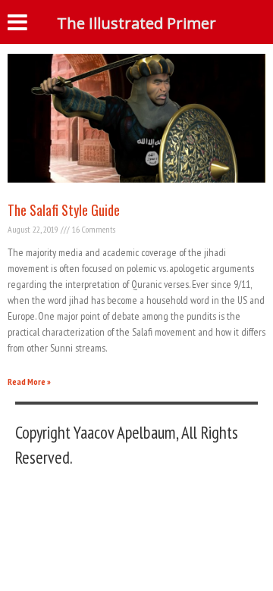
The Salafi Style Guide (64, 210)
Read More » (29, 381)
